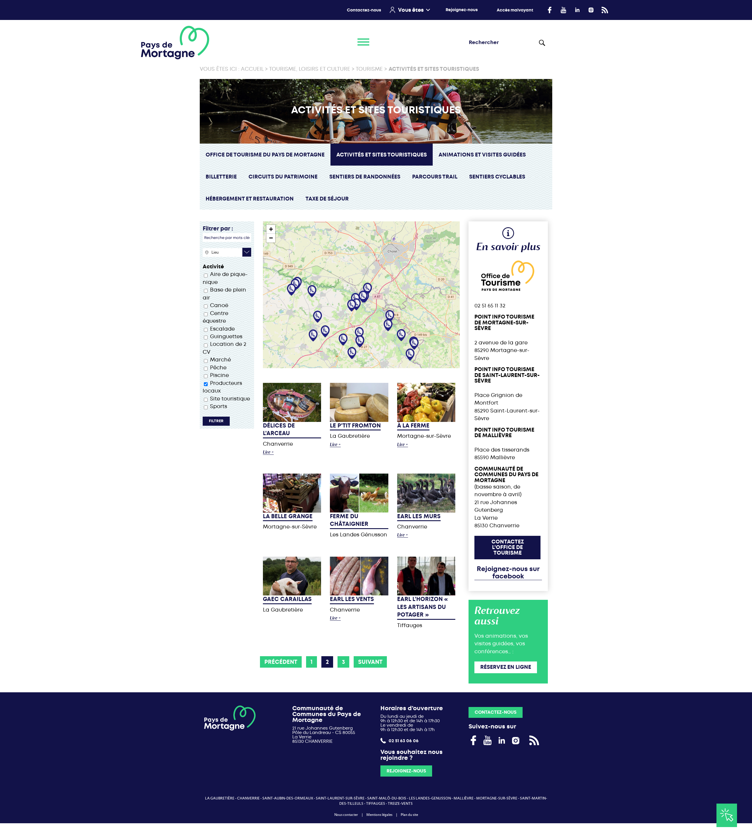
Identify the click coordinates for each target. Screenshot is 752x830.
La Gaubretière (219, 798)
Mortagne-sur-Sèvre (496, 798)
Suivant (370, 662)
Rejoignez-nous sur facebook (508, 572)
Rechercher (543, 42)
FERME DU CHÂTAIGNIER (349, 520)
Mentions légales (379, 814)
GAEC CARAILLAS (287, 599)
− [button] (271, 238)
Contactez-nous (364, 10)
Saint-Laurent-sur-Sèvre (340, 798)
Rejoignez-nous (462, 10)
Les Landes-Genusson (430, 798)
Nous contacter (346, 814)
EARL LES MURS (419, 516)
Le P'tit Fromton (355, 425)
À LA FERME (413, 425)
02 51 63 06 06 (403, 740)
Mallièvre (464, 798)
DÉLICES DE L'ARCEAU (279, 429)
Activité (213, 266)
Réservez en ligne (505, 667)
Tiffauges (375, 803)
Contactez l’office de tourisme (507, 547)
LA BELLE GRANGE (288, 516)
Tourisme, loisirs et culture (309, 69)
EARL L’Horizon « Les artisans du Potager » (422, 606)
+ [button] (271, 229)
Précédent (280, 662)
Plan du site (409, 814)
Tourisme (369, 69)
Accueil (252, 69)
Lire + (268, 452)
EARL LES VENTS (352, 599)
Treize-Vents (400, 803)
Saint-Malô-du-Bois (386, 798)
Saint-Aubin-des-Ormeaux (287, 798)
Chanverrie (248, 798)
